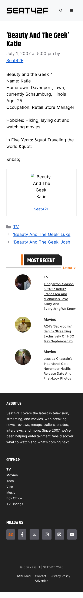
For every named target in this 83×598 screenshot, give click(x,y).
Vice (9, 487)
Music (10, 492)
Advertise (41, 580)
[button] (61, 10)
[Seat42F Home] (10, 534)
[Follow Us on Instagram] (47, 534)
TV (16, 226)
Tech (10, 481)
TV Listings (14, 504)
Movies (12, 475)
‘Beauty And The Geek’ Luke (41, 234)
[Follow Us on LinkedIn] (59, 534)
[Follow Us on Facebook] (22, 534)
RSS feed (24, 576)
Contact (40, 576)
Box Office (14, 498)
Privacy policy (60, 576)
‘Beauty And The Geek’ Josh (41, 242)
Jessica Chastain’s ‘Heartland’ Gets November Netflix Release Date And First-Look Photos (58, 368)
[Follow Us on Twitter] (34, 534)
